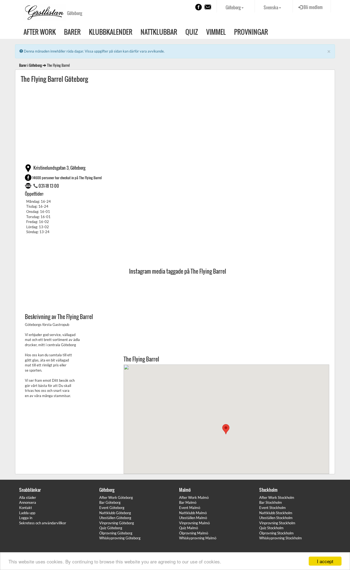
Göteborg (233, 7)
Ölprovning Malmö (193, 533)
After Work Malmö (194, 497)
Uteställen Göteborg (115, 518)
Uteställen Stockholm (276, 518)
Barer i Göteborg (30, 65)
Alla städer (27, 497)
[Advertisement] (175, 123)
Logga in (25, 518)
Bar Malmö (187, 502)
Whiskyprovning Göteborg (120, 538)
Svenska (271, 7)
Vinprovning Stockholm (277, 523)
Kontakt (25, 507)
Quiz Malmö (188, 528)
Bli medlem (313, 7)
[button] (225, 429)
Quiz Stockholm (271, 528)
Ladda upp (27, 513)
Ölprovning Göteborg (115, 533)
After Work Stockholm (276, 497)
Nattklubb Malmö (193, 513)
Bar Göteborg (110, 502)
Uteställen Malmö (193, 518)
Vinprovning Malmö (194, 523)
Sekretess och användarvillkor (42, 523)
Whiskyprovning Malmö (197, 538)
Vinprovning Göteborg (116, 523)
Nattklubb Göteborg (115, 513)
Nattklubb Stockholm (275, 513)
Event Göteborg (111, 507)
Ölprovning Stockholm (276, 533)
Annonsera (27, 502)
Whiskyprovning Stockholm (280, 538)
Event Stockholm (272, 507)
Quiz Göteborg (110, 528)
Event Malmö (189, 507)
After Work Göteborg (116, 497)
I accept (325, 561)
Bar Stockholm (270, 502)
